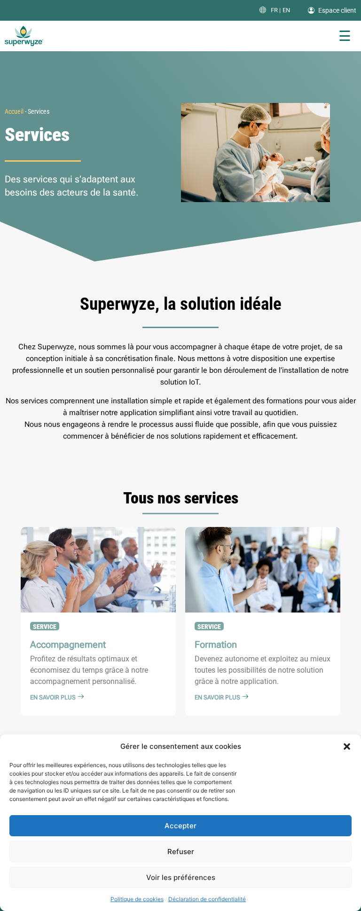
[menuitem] (275, 10)
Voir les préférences (180, 877)
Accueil (14, 111)
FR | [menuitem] (276, 10)
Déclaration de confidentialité (207, 899)
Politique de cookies (137, 899)
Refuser (180, 851)
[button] (347, 746)
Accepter (180, 825)
